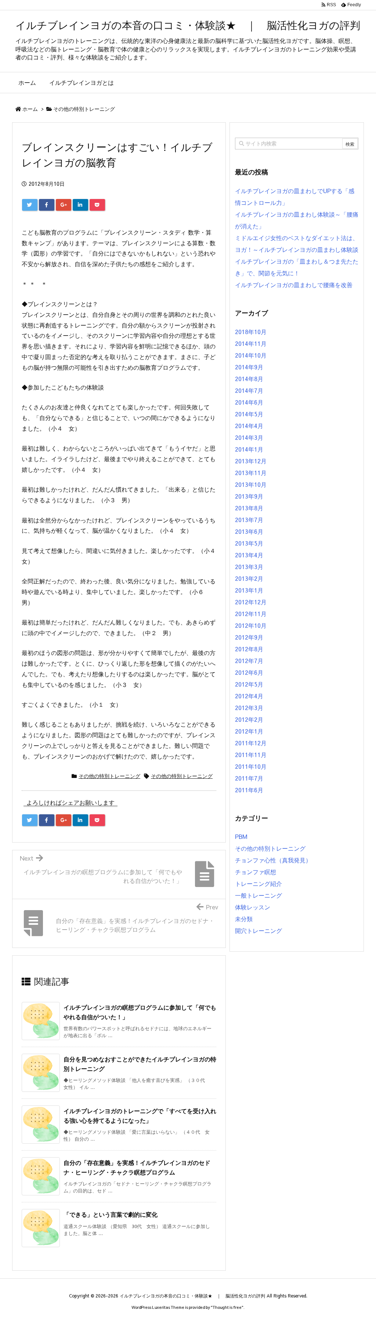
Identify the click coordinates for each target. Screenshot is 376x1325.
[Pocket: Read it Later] (97, 205)
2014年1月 (249, 449)
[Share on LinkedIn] (80, 205)
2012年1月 (249, 731)
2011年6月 (249, 790)
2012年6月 (249, 672)
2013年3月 (249, 566)
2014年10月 (251, 355)
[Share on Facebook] (46, 205)
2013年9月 (249, 496)
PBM (241, 836)
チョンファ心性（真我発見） (273, 860)
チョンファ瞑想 (255, 872)
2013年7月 (249, 519)
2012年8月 (249, 649)
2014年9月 (249, 367)
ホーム (30, 108)
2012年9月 (249, 637)
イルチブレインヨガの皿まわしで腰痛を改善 (293, 284)
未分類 (244, 919)
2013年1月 (249, 590)
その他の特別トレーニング (84, 108)
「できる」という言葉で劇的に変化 (111, 1214)
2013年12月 (251, 461)
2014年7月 (249, 390)
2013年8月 (249, 508)
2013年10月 (251, 484)
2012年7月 (249, 660)
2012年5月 (249, 684)
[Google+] (63, 205)
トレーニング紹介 (258, 883)
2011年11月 (251, 754)
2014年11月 (251, 343)
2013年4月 (249, 555)
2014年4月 (249, 425)
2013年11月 (251, 472)
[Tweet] (29, 205)
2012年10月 (251, 625)
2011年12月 (251, 743)
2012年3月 (249, 707)
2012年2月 (249, 719)
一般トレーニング (258, 895)
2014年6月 (249, 402)
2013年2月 (249, 578)
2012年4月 (249, 696)
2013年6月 (249, 531)
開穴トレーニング (258, 930)
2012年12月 (251, 602)
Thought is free (227, 1307)
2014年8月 (249, 378)
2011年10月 (251, 766)
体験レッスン (252, 907)
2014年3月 (249, 437)
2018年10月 (251, 331)
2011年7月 (249, 778)
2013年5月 (249, 543)
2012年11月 (251, 613)
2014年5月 (249, 414)
